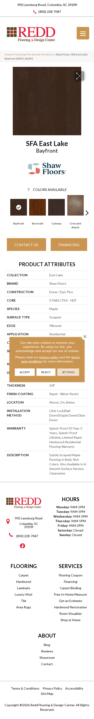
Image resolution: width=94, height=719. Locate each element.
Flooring (20, 54)
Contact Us (26, 244)
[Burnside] (37, 207)
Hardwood (33, 54)
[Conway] (56, 207)
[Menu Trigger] (83, 33)
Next (87, 205)
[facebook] (22, 546)
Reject (46, 372)
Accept (25, 372)
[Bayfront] (18, 207)
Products (48, 54)
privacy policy (49, 357)
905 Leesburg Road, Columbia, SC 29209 (47, 5)
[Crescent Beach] (75, 205)
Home (8, 54)
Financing (68, 244)
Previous (6, 205)
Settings (68, 372)
